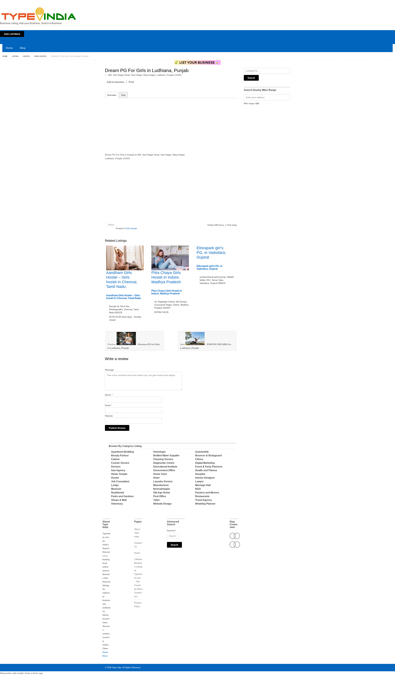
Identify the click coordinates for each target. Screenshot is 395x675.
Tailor (156, 500)
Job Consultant (120, 481)
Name (108, 395)
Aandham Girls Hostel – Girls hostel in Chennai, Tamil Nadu (123, 296)
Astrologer (159, 451)
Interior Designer (205, 477)
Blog (22, 48)
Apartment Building (122, 451)
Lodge (115, 485)
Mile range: (249, 103)
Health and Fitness (206, 470)
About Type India (137, 533)
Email (108, 405)
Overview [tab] (111, 95)
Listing (15, 56)
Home (365, 3)
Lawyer (199, 481)
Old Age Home (161, 492)
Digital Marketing (205, 463)
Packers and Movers (207, 492)
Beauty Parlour (120, 455)
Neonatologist (161, 489)
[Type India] (38, 14)
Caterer (115, 459)
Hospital (200, 474)
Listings (373, 3)
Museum (116, 489)
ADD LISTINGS (12, 34)
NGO (198, 489)
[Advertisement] (145, 123)
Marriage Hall (202, 485)
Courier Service (120, 463)
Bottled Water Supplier (166, 455)
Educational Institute (165, 466)
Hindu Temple (119, 474)
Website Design (162, 503)
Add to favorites (115, 82)
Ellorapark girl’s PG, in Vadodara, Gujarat (211, 252)
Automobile (202, 451)
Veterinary (117, 503)
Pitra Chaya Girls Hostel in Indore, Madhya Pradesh (166, 277)
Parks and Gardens (122, 496)
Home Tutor (160, 474)
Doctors (116, 466)
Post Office (159, 496)
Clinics (199, 459)
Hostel (26, 56)
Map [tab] (123, 95)
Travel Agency (203, 500)
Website (109, 416)
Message (109, 370)
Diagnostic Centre (163, 463)
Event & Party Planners (208, 466)
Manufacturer (161, 485)
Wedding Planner (205, 503)
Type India (116, 667)
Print (131, 82)
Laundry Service (163, 481)
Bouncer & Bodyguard (208, 455)
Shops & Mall (119, 500)
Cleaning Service (163, 459)
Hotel (156, 477)
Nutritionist (117, 492)
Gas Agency (118, 470)
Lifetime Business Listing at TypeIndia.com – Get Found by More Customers (138, 578)
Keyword (171, 530)
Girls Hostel (40, 56)
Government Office (164, 470)
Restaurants (202, 496)
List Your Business (386, 3)
